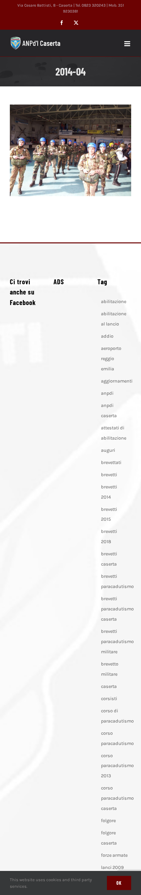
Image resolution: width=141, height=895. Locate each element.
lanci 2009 (112, 867)
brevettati (111, 462)
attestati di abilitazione (113, 433)
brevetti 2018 (109, 536)
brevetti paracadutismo (117, 581)
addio (107, 336)
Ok (119, 883)
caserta (109, 686)
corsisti (109, 698)
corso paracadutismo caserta (117, 798)
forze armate (114, 855)
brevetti (109, 475)
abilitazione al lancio (113, 319)
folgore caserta (109, 838)
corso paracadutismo (117, 738)
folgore (108, 820)
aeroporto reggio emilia (111, 359)
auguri (108, 450)
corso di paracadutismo (117, 716)
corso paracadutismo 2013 (117, 766)
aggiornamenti (116, 381)
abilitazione (113, 301)
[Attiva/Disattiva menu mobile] (127, 43)
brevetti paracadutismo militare (117, 642)
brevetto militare (109, 669)
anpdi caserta (109, 410)
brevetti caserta (109, 559)
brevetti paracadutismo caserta (117, 609)
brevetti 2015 (109, 514)
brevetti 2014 (109, 492)
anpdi (107, 393)
